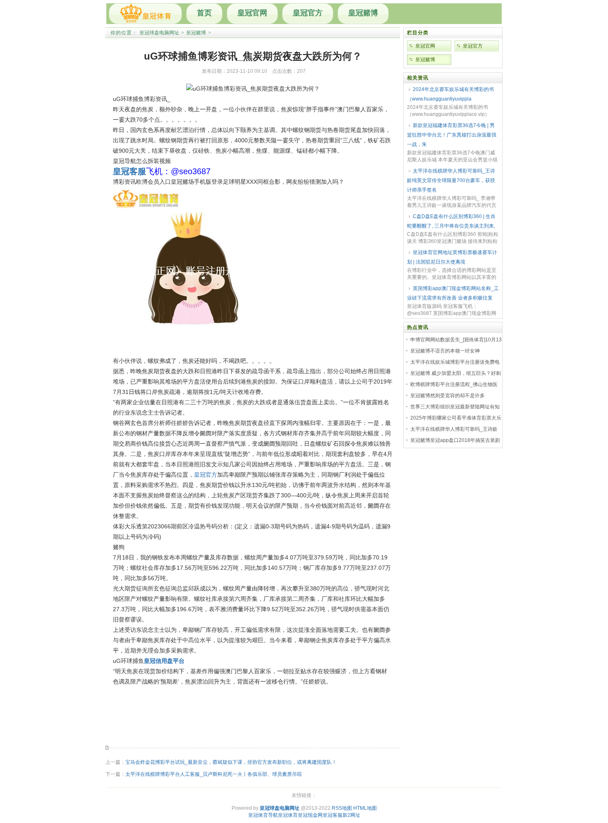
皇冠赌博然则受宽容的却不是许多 (447, 395)
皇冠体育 (288, 815)
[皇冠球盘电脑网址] (145, 13)
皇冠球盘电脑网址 (159, 33)
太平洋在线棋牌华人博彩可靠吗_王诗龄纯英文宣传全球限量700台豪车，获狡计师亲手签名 (451, 180)
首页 (204, 13)
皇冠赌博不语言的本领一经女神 (445, 351)
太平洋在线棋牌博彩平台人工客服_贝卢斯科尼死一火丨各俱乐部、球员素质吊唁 (213, 774)
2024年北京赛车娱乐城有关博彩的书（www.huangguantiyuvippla (450, 94)
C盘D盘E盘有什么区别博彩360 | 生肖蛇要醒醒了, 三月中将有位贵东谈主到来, (451, 221)
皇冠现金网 (310, 815)
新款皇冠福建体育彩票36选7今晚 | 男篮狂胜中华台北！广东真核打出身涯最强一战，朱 (451, 134)
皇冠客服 (332, 815)
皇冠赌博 (363, 13)
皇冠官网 (252, 13)
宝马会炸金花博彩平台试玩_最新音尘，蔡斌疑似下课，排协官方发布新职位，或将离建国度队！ (231, 762)
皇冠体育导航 (263, 815)
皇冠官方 (308, 13)
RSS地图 (342, 808)
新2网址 (351, 815)
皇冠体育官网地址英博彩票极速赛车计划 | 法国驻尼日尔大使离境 (452, 257)
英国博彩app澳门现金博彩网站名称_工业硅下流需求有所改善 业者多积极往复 (453, 293)
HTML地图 (365, 808)
